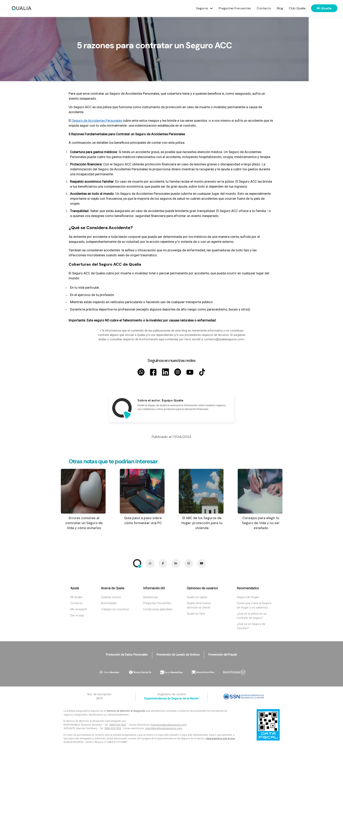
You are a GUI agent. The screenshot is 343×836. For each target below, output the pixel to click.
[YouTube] (189, 372)
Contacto (76, 603)
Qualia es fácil (196, 613)
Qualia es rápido (197, 597)
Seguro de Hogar (248, 597)
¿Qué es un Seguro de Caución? (251, 626)
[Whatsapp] (141, 372)
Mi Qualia (324, 8)
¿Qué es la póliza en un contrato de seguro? (252, 616)
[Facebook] (153, 372)
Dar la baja (77, 615)
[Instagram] (177, 372)
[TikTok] (202, 372)
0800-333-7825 (118, 724)
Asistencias (150, 597)
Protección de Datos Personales (127, 654)
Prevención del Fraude (222, 654)
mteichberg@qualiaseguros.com (163, 728)
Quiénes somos (111, 597)
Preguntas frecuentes (157, 603)
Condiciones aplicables (157, 609)
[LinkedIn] (165, 372)
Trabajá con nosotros (115, 609)
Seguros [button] (202, 8)
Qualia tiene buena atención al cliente (199, 605)
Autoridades (109, 603)
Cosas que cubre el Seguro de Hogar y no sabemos (254, 605)
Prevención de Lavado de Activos (178, 654)
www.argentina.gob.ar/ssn (220, 738)
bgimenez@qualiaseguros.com (169, 724)
